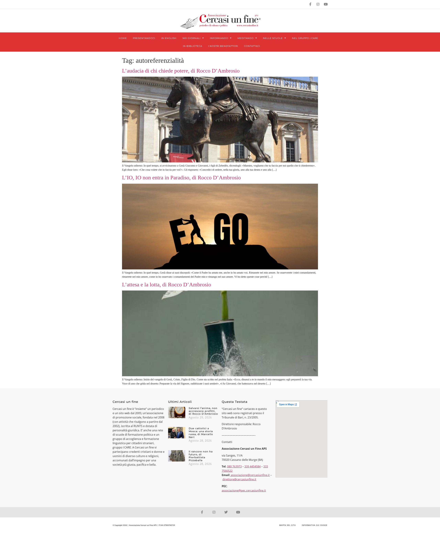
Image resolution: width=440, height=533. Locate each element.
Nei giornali (192, 38)
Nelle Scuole (273, 38)
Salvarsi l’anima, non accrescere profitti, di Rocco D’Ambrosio (203, 411)
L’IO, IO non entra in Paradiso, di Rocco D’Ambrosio (181, 177)
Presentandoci (144, 38)
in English (169, 38)
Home (123, 38)
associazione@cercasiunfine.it (250, 475)
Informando (219, 38)
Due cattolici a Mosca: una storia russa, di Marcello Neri (201, 433)
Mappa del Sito (287, 525)
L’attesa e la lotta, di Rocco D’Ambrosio (166, 284)
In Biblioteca (192, 46)
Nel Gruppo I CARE (305, 38)
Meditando (246, 38)
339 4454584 (252, 466)
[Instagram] (318, 4)
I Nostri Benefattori (223, 46)
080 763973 (234, 466)
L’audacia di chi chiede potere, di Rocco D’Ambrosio (181, 71)
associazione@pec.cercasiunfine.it (244, 490)
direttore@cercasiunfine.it (239, 479)
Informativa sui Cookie (314, 525)
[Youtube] (325, 4)
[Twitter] (226, 512)
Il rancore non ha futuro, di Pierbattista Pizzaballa (201, 456)
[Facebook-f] (310, 4)
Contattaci (252, 46)
